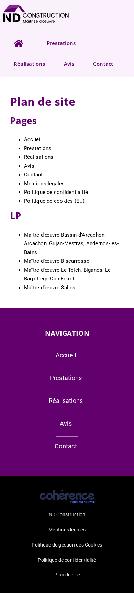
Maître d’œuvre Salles (50, 287)
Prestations (37, 148)
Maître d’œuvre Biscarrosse (56, 261)
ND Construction (67, 514)
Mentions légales (44, 183)
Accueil (33, 139)
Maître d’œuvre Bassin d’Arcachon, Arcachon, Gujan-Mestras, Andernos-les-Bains (71, 244)
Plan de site (67, 575)
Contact (33, 174)
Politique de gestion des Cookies (67, 545)
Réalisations (39, 157)
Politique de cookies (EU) (54, 201)
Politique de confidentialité (56, 192)
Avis (29, 166)
